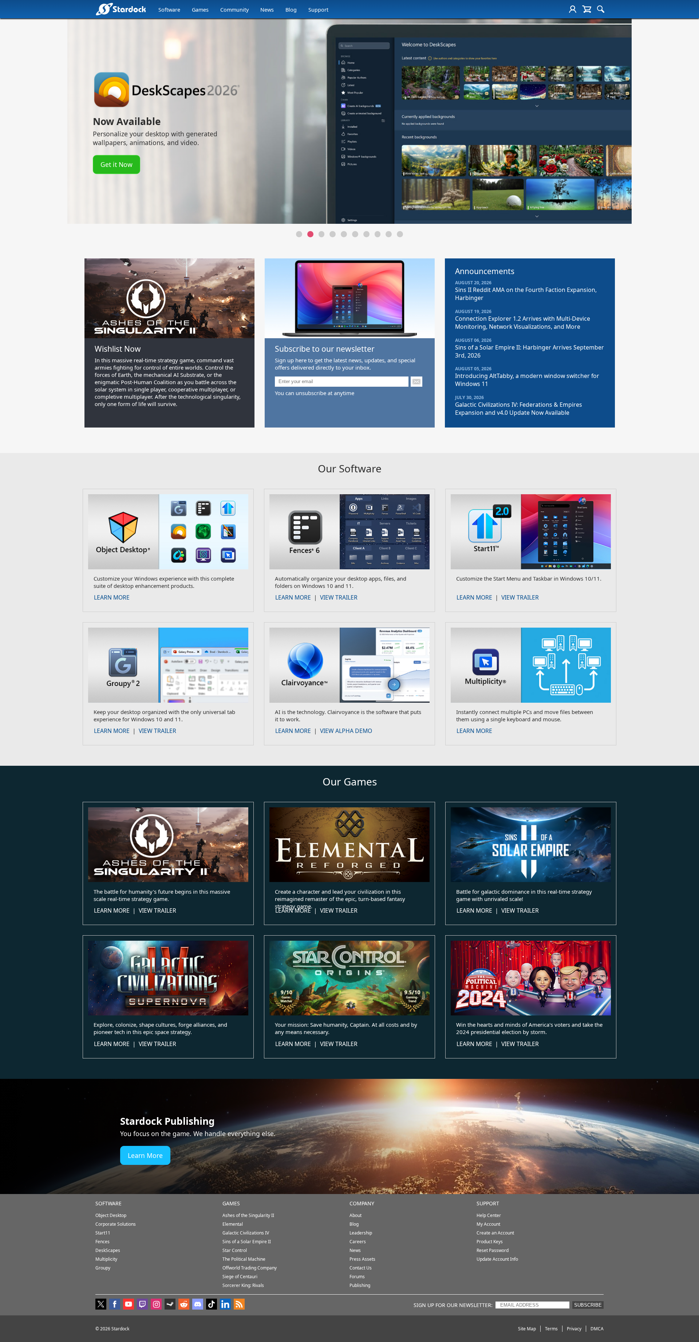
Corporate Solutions (115, 1224)
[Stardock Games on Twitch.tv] (142, 1305)
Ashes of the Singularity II (248, 1215)
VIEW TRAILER (339, 597)
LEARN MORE (112, 597)
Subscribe (588, 1305)
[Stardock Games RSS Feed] (239, 1305)
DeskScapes (107, 1250)
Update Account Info (497, 1259)
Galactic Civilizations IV (245, 1233)
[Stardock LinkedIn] (225, 1305)
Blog (291, 9)
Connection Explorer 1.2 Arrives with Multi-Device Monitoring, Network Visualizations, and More (522, 323)
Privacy (574, 1329)
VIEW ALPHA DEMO (346, 731)
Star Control (234, 1250)
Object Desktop (110, 1215)
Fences (102, 1241)
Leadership (361, 1233)
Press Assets (362, 1259)
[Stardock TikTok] (211, 1305)
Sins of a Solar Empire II (246, 1241)
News (267, 9)
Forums (357, 1276)
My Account (488, 1224)
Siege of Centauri (239, 1276)
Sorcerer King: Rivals (243, 1285)
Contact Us (361, 1268)
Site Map (527, 1329)
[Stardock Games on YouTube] (128, 1305)
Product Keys (490, 1241)
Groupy (102, 1268)
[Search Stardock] (600, 9)
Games (200, 9)
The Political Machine (243, 1259)
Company (362, 1203)
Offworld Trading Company (249, 1268)
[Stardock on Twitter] (100, 1305)
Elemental (232, 1224)
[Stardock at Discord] (197, 1305)
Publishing (360, 1285)
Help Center (489, 1215)
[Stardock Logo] (121, 9)
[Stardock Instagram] (156, 1305)
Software (169, 9)
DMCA (597, 1329)
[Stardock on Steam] (170, 1305)
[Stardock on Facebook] (114, 1305)
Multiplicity (106, 1259)
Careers (358, 1241)
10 (400, 234)
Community (234, 9)
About (356, 1215)
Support (318, 9)
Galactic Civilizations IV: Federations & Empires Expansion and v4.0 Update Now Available (518, 409)
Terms (551, 1329)
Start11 (102, 1233)
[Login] (581, 9)
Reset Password (493, 1250)
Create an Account (495, 1233)
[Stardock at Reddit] (183, 1305)
